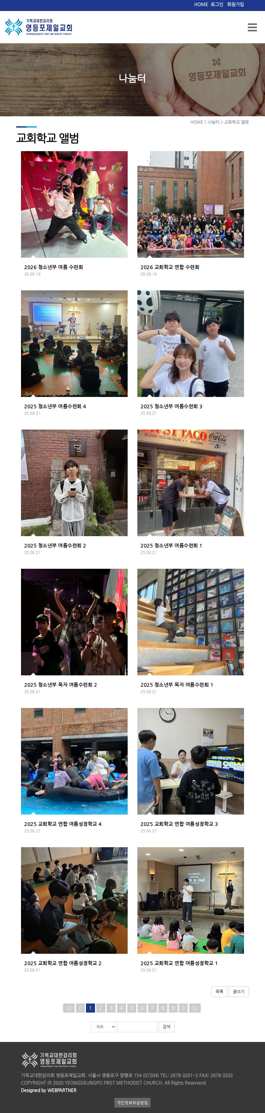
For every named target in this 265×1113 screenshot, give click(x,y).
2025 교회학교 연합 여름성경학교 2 (63, 963)
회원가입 (235, 4)
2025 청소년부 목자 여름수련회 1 (177, 684)
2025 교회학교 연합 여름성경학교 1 (179, 963)
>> (195, 1008)
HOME (201, 4)
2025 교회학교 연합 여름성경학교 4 (63, 824)
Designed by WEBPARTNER (49, 1090)
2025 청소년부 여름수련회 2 (55, 545)
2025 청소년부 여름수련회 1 (172, 545)
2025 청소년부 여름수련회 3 (172, 406)
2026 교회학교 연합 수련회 (170, 267)
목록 (219, 991)
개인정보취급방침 (132, 1102)
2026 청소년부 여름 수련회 (53, 267)
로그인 (217, 4)
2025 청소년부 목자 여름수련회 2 (60, 684)
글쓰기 (239, 991)
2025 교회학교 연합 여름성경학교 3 (179, 824)
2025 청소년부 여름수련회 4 (55, 406)
